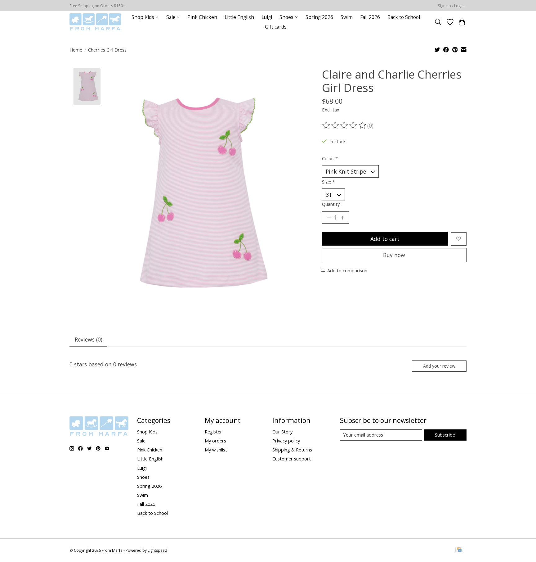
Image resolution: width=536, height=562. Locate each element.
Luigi (266, 17)
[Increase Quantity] (342, 217)
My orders (215, 440)
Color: (330, 158)
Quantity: (331, 204)
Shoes (143, 477)
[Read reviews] (344, 125)
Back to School (403, 17)
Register (213, 431)
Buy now (394, 255)
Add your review (439, 366)
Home (75, 50)
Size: (328, 182)
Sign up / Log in (451, 5)
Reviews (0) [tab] (88, 339)
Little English (239, 17)
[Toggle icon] (438, 22)
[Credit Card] (459, 550)
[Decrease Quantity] (328, 217)
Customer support (291, 458)
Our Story (282, 431)
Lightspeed (157, 550)
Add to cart (385, 238)
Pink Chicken (202, 17)
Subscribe (445, 435)
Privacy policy (286, 440)
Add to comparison (347, 270)
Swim (347, 17)
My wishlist (216, 449)
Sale (141, 440)
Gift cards (276, 27)
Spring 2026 (319, 17)
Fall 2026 (370, 17)
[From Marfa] (95, 21)
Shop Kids (147, 431)
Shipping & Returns (292, 449)
